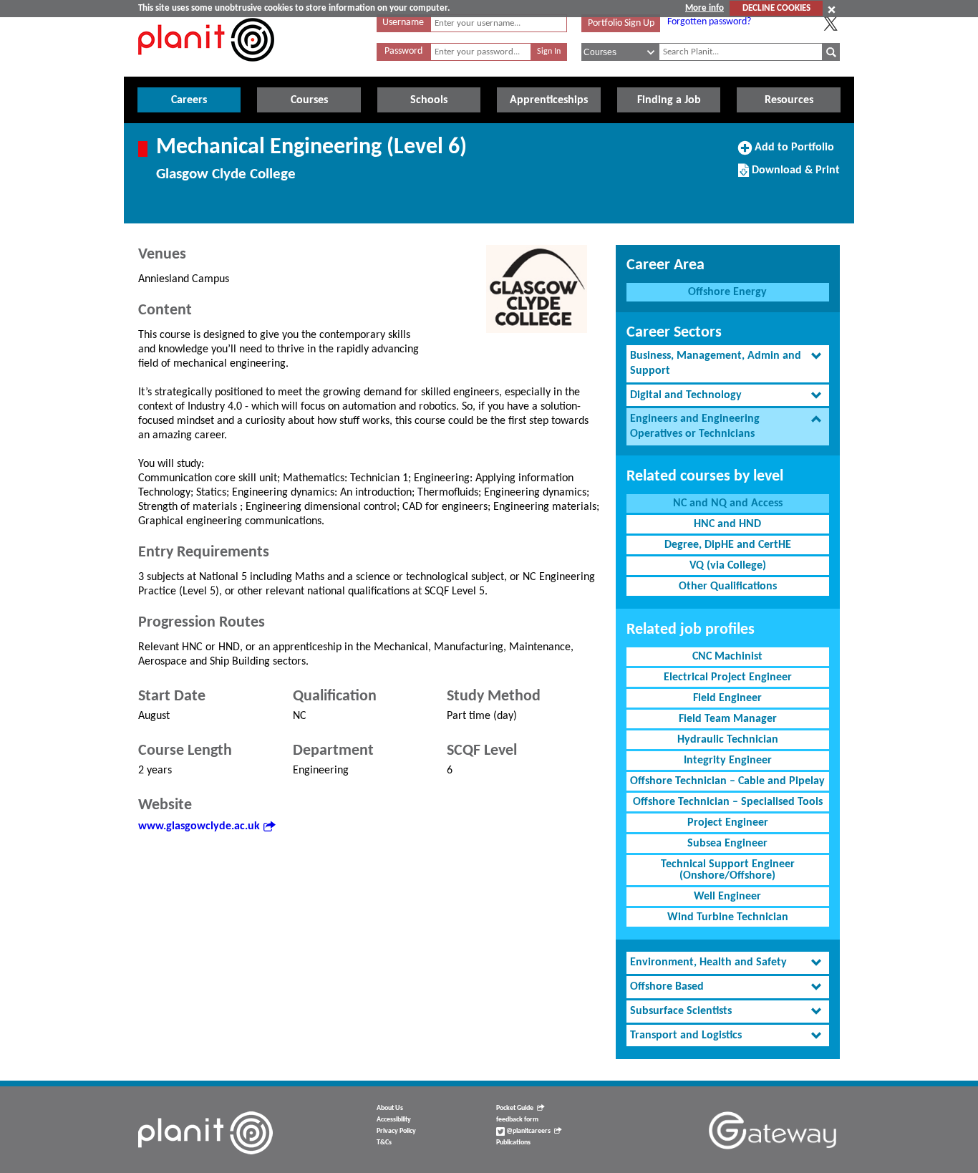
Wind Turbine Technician (727, 917)
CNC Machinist (727, 656)
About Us (390, 1108)
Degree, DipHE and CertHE (727, 545)
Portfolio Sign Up (621, 23)
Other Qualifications (728, 586)
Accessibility (394, 1119)
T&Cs (384, 1142)
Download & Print (794, 175)
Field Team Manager (728, 719)
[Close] (831, 9)
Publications (513, 1142)
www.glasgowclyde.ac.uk (199, 826)
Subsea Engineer (727, 843)
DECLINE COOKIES (776, 8)
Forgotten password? (709, 21)
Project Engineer (727, 823)
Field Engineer (727, 698)
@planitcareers (528, 1131)
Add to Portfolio (792, 152)
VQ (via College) (727, 565)
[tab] (727, 363)
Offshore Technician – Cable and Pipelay (727, 781)
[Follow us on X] (830, 23)
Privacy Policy (396, 1131)
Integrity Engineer (728, 760)
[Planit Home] (206, 69)
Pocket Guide (514, 1108)
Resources (789, 100)
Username (403, 22)
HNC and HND (727, 524)
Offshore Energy (727, 292)
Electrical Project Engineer (728, 677)
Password (403, 51)
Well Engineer (727, 896)
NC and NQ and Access (728, 503)
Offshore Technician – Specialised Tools (728, 802)
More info (704, 8)
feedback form (517, 1119)
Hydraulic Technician (727, 739)
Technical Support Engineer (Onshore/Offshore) (728, 870)
